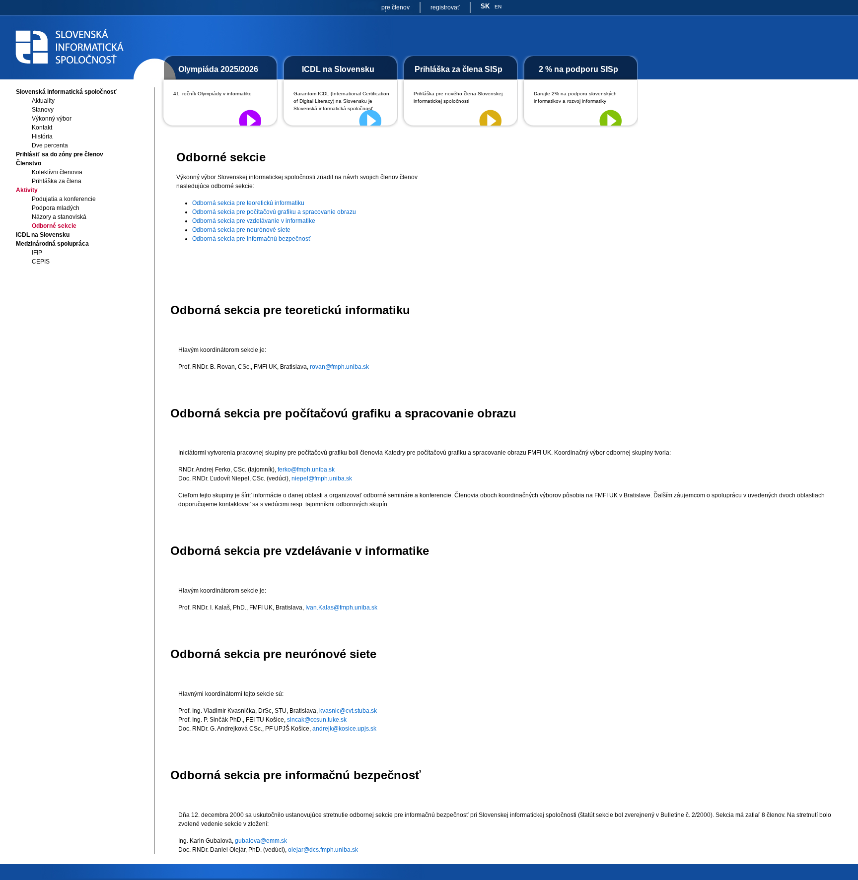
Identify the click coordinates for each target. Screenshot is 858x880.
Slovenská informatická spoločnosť (66, 91)
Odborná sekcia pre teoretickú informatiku (248, 203)
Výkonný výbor (52, 118)
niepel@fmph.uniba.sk (321, 478)
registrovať (445, 7)
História (42, 136)
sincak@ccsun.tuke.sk (317, 719)
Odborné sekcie (54, 225)
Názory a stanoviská (59, 216)
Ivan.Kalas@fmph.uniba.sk (341, 607)
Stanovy (43, 109)
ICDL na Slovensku (43, 234)
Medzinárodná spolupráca (52, 243)
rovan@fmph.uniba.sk (339, 366)
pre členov (395, 7)
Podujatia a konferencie (64, 199)
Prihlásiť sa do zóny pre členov (59, 154)
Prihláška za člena (56, 181)
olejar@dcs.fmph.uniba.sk (323, 849)
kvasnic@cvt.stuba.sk (348, 710)
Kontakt (42, 127)
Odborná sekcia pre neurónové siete (241, 229)
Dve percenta (50, 145)
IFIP (37, 252)
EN (498, 6)
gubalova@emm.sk (261, 840)
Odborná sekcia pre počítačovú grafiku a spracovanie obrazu (274, 211)
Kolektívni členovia (57, 172)
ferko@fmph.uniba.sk (306, 469)
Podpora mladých (55, 207)
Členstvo (28, 163)
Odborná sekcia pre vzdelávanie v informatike (253, 220)
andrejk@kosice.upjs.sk (344, 728)
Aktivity (27, 190)
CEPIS (41, 261)
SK (485, 6)
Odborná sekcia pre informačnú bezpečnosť (251, 238)
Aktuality (43, 100)
